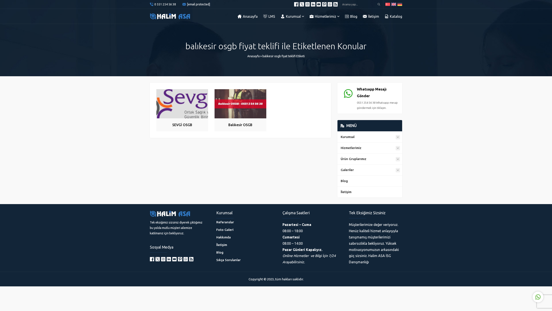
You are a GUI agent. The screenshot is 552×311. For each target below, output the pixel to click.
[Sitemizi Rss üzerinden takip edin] (335, 4)
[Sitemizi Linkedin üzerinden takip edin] (313, 4)
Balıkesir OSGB (240, 125)
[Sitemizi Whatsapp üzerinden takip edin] (330, 4)
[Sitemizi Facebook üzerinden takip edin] (296, 4)
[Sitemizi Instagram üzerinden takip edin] (307, 4)
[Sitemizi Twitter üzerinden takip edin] (302, 4)
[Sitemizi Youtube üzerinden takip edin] (319, 4)
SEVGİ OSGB (182, 125)
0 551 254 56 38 (165, 4)
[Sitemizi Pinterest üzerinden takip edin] (324, 4)
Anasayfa (253, 56)
